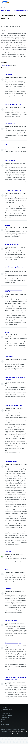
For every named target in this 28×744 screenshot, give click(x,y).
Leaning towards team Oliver (14, 405)
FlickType (8, 588)
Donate (3, 710)
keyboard (7, 225)
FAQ (2, 721)
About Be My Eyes (5, 713)
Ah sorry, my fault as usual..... (14, 190)
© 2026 (9, 731)
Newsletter (3, 719)
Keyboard (8, 551)
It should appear (10, 160)
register (7, 65)
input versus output (11, 461)
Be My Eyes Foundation (6, 709)
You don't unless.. (10, 123)
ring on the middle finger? (13, 643)
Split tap (7, 145)
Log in (2, 65)
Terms (19, 731)
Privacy (22, 731)
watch (6, 569)
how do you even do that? (13, 104)
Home (2, 10)
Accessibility (14, 731)
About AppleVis (4, 707)
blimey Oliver (9, 356)
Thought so (8, 74)
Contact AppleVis (5, 724)
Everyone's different (11, 620)
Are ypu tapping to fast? (12, 244)
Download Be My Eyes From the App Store (6, 716)
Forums (8, 10)
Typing (7, 332)
